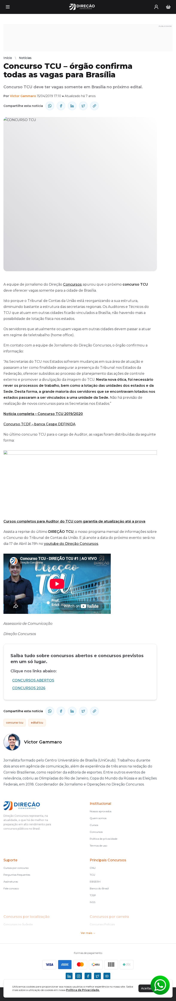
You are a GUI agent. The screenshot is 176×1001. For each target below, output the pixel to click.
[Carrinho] (168, 7)
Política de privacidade (103, 838)
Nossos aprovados (100, 811)
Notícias (25, 58)
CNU (93, 867)
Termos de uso (98, 845)
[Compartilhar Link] (94, 106)
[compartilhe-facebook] (61, 106)
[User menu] (156, 7)
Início (7, 58)
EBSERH (95, 881)
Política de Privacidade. (83, 990)
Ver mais (86, 933)
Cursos (94, 825)
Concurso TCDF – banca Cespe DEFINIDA (39, 424)
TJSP (93, 895)
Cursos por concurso (16, 867)
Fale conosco (11, 888)
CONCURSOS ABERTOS (33, 680)
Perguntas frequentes (16, 874)
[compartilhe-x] (83, 106)
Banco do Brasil (99, 888)
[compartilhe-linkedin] (72, 106)
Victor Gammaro (23, 96)
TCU (92, 874)
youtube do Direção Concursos (71, 544)
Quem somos (98, 818)
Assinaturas (10, 881)
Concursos (72, 284)
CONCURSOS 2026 (28, 688)
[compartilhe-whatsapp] (50, 106)
